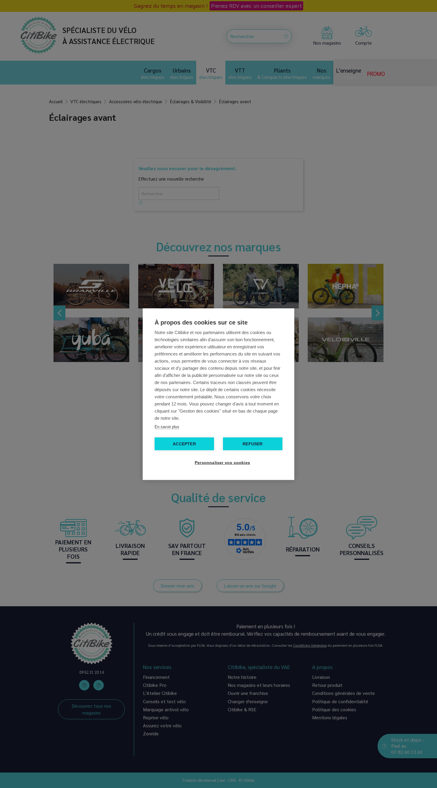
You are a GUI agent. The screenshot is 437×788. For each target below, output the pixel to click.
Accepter (184, 443)
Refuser (252, 443)
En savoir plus (167, 426)
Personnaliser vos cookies (221, 462)
